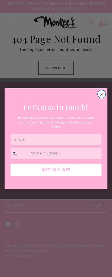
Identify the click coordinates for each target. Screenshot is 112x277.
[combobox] (19, 153)
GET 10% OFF (56, 169)
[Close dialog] (102, 94)
